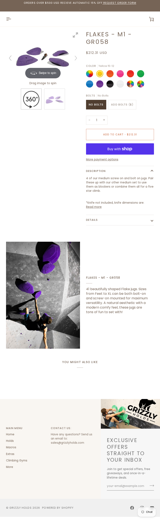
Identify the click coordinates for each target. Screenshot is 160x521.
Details (92, 220)
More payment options (102, 159)
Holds (10, 441)
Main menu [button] (14, 428)
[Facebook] (132, 508)
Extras (10, 454)
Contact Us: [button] (61, 428)
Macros (11, 447)
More (9, 467)
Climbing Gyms (16, 461)
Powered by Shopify (58, 508)
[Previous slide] (10, 58)
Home (10, 434)
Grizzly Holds (20, 508)
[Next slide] (76, 58)
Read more (94, 207)
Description (96, 171)
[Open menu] (12, 19)
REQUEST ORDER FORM (119, 3)
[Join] (150, 485)
